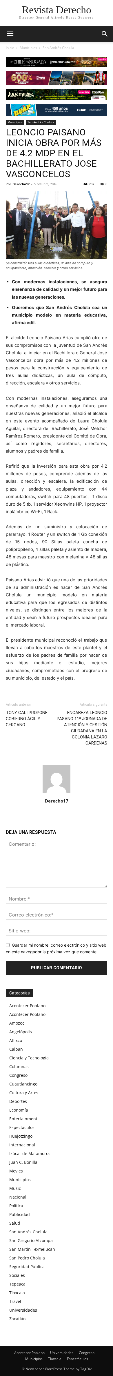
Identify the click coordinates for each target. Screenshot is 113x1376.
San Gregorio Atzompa (31, 1240)
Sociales (17, 1275)
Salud (14, 1223)
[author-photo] (56, 792)
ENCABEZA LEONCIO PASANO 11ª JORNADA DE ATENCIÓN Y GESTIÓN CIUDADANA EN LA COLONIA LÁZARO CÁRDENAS (82, 728)
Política (16, 1205)
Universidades (23, 1310)
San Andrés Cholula (58, 47)
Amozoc (16, 1023)
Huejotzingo (20, 1136)
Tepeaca (17, 1284)
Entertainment (23, 1118)
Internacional (22, 1145)
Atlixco (15, 1040)
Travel (15, 1301)
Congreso (18, 1075)
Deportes (18, 1101)
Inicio (10, 47)
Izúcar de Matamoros (29, 1153)
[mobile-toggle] (10, 34)
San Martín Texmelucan (32, 1249)
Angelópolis (20, 1031)
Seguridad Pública (27, 1266)
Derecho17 (21, 184)
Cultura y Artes (23, 1092)
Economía (18, 1110)
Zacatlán (17, 1318)
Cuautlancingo (23, 1084)
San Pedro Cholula (27, 1258)
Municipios (28, 47)
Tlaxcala (17, 1292)
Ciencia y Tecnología (29, 1058)
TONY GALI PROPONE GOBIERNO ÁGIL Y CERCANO (27, 718)
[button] (105, 34)
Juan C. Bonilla (23, 1162)
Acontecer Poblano (27, 1005)
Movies (16, 1171)
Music (15, 1188)
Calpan (16, 1049)
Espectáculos (21, 1127)
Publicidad (19, 1214)
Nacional (17, 1197)
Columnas (19, 1066)
